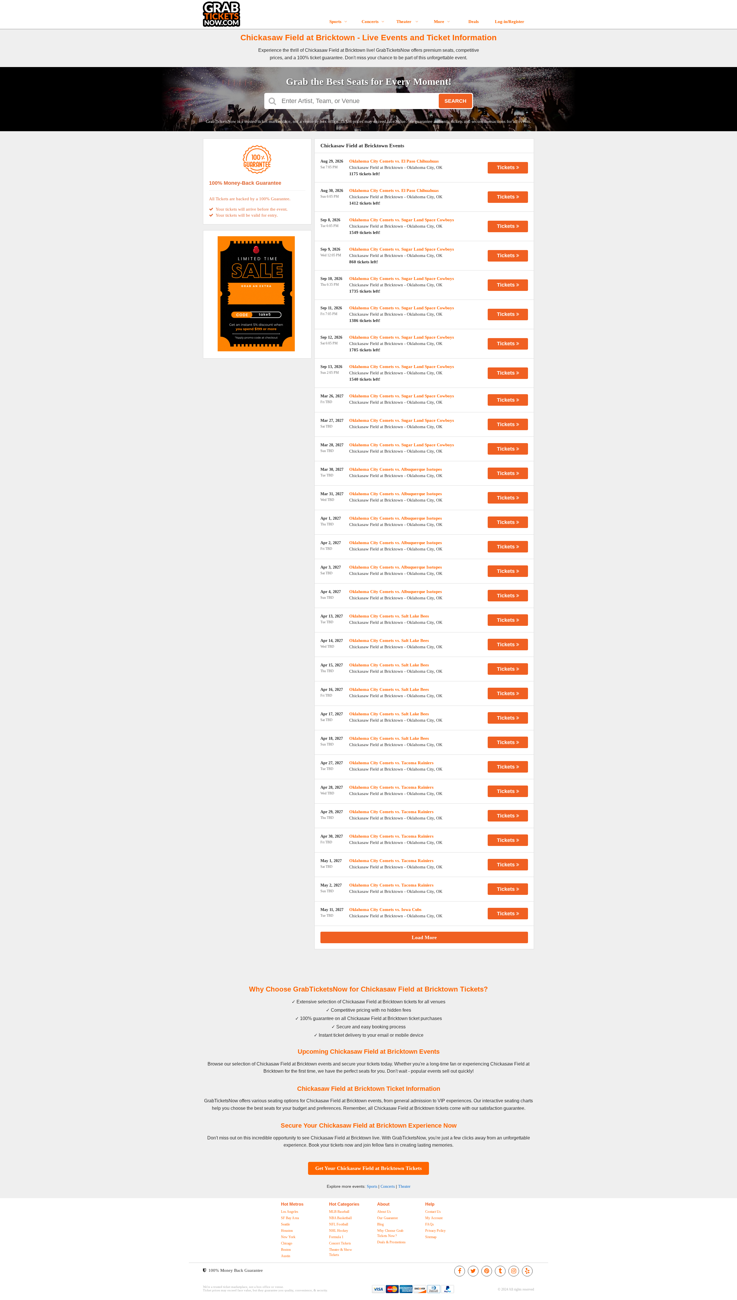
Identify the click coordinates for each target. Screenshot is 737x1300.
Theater (404, 21)
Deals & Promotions (391, 1242)
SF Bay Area (290, 1218)
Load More (424, 937)
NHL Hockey (338, 1231)
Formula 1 (336, 1237)
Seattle (285, 1224)
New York (288, 1237)
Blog (380, 1224)
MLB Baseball (339, 1212)
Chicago (286, 1243)
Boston (286, 1250)
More (439, 21)
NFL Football (338, 1224)
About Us (384, 1212)
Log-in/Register (509, 21)
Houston (287, 1231)
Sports (335, 21)
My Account (433, 1218)
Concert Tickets (340, 1243)
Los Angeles (290, 1212)
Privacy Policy (435, 1231)
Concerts (370, 21)
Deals (473, 21)
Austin (285, 1256)
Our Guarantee (387, 1218)
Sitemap (430, 1237)
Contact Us (433, 1212)
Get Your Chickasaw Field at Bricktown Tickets (368, 1168)
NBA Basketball (340, 1218)
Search (455, 101)
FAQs (429, 1224)
